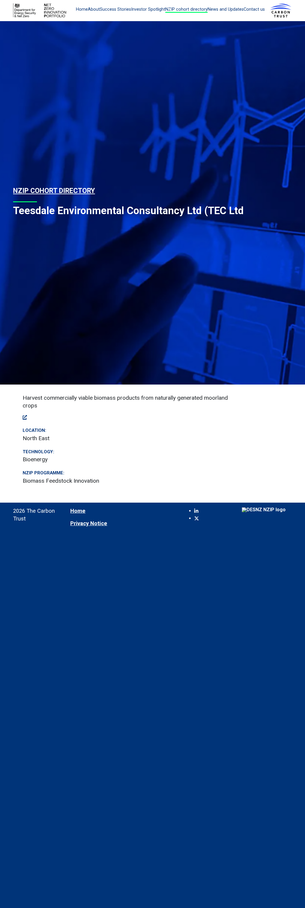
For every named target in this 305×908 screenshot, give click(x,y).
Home (82, 9)
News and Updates (226, 9)
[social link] (196, 511)
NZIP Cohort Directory (54, 191)
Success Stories (115, 9)
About (94, 9)
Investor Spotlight (148, 9)
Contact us (254, 9)
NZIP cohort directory (186, 9)
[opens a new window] (25, 417)
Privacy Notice (88, 523)
